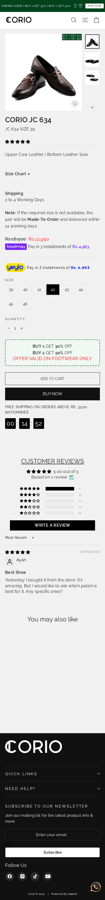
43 (67, 289)
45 (11, 304)
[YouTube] (47, 876)
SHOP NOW (94, 5)
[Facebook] (9, 876)
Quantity (15, 319)
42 (53, 289)
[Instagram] (22, 876)
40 (25, 289)
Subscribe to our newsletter (46, 806)
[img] (17, 552)
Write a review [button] (52, 525)
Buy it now (52, 394)
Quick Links (21, 774)
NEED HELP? (20, 788)
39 (11, 289)
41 (39, 289)
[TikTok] (35, 876)
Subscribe (52, 852)
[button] (17, 141)
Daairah (72, 894)
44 (81, 289)
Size (9, 280)
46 (25, 304)
